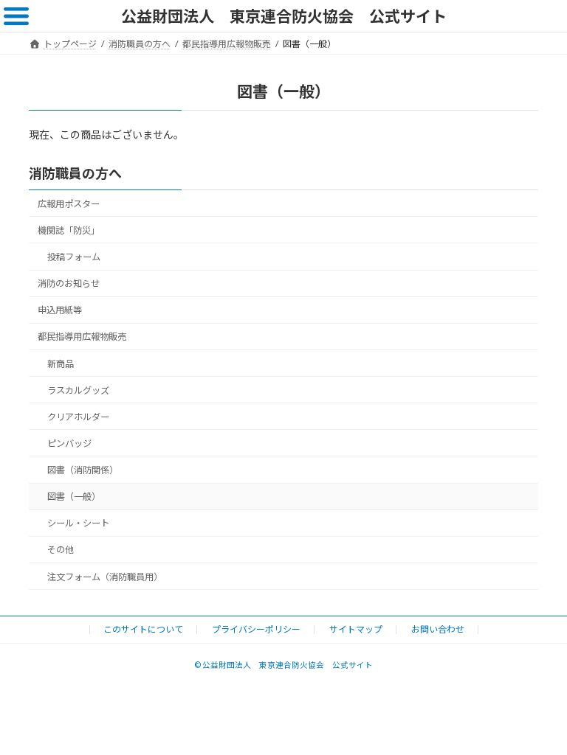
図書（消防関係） (82, 470)
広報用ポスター (69, 203)
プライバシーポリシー (256, 629)
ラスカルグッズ (78, 390)
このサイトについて (143, 629)
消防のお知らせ (69, 283)
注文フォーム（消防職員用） (104, 576)
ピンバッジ (69, 443)
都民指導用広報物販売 (82, 337)
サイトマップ (355, 629)
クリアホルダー (78, 416)
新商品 (60, 363)
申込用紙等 (60, 310)
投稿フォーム (73, 256)
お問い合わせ (437, 629)
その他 (60, 550)
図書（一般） (73, 496)
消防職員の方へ (75, 173)
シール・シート (78, 523)
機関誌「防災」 (69, 230)
